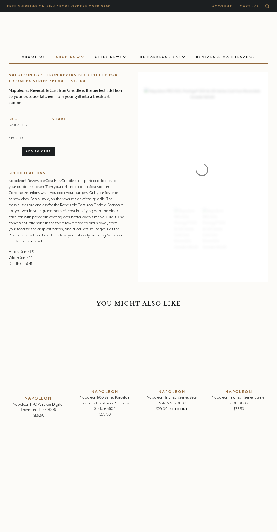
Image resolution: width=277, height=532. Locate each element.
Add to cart (38, 151)
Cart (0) (249, 6)
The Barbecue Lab (159, 57)
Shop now (68, 57)
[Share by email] (75, 124)
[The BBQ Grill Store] (138, 29)
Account (222, 6)
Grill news (109, 57)
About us (33, 57)
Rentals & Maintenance (225, 57)
